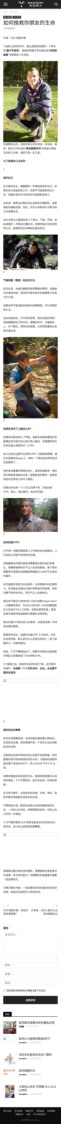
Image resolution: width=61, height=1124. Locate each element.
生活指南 (18, 1111)
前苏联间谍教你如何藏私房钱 (37, 1022)
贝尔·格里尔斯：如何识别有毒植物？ (15, 912)
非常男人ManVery (32, 1120)
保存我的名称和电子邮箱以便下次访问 (26, 990)
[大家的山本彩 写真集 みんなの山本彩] (9, 1091)
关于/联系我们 (39, 1114)
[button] (56, 4)
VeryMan (23, 1042)
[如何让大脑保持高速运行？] (9, 1043)
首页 (5, 12)
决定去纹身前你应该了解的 (35, 1054)
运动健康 (51, 1111)
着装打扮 (29, 1111)
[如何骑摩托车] (9, 1072)
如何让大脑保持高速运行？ (35, 1038)
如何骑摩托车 (27, 1070)
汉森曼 (21, 1026)
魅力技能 (14, 12)
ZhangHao (23, 1094)
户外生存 (17, 17)
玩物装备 (40, 1111)
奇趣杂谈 (19, 1114)
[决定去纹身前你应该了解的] (9, 1059)
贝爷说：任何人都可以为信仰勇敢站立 (44, 912)
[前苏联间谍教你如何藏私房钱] (9, 1027)
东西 (28, 1114)
